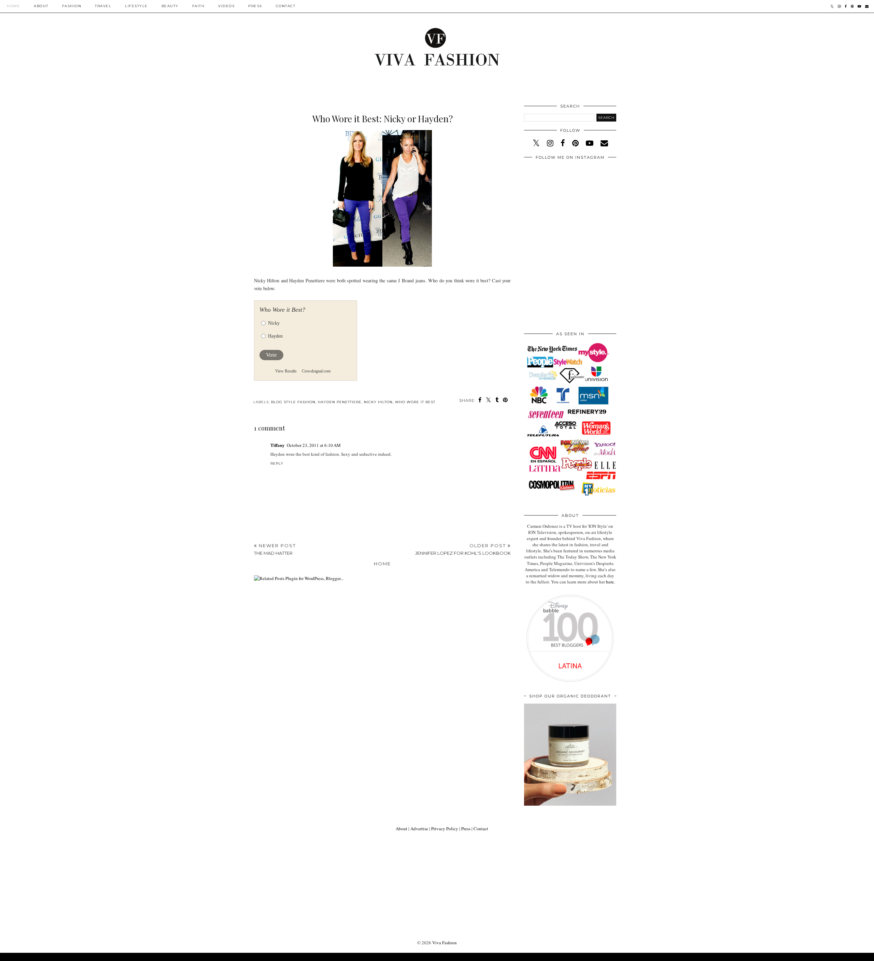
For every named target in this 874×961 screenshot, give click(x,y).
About (41, 6)
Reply (276, 463)
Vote (271, 355)
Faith (198, 6)
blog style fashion (293, 402)
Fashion (72, 6)
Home (13, 6)
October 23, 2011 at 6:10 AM (314, 445)
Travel (103, 6)
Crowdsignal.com (316, 371)
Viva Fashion (444, 942)
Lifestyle (136, 6)
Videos (226, 6)
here (610, 582)
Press (255, 6)
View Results (286, 371)
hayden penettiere (340, 402)
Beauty (170, 6)
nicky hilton (378, 402)
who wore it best (415, 402)
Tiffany (277, 445)
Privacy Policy (444, 828)
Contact (286, 6)
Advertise (419, 828)
